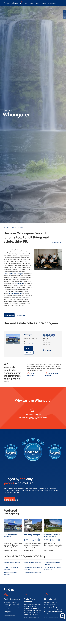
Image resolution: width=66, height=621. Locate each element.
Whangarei (20, 227)
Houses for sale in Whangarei (12, 563)
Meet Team (29, 352)
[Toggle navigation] (60, 3)
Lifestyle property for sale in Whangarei (52, 564)
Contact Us (29, 348)
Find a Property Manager (52, 374)
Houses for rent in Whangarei (32, 563)
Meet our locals (21, 315)
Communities (7, 227)
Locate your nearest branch (52, 617)
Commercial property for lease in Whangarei (52, 568)
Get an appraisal (9, 315)
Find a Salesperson (31, 374)
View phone (31, 342)
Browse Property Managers (32, 617)
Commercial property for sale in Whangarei (33, 568)
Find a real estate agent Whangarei (10, 573)
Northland (14, 227)
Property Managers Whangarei (32, 572)
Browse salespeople (9, 615)
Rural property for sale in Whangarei (11, 568)
